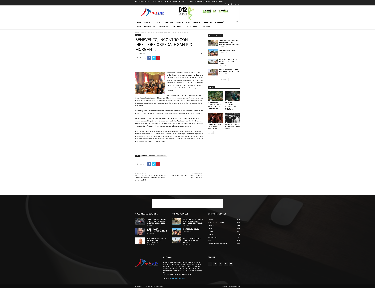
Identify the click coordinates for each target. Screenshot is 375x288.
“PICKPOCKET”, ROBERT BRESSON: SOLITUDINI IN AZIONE (232, 126)
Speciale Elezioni (150, 27)
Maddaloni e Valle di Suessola (202, 1)
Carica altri (223, 79)
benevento (152, 155)
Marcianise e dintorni (217, 1)
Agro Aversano (173, 1)
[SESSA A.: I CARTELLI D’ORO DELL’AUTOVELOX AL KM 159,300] (213, 61)
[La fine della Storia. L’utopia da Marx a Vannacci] (140, 231)
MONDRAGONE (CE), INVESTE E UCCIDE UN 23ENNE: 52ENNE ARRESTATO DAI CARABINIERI (156, 221)
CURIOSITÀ (206, 27)
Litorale (191, 1)
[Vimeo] (231, 4)
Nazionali (179, 22)
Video (139, 27)
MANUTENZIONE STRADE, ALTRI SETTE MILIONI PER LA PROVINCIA (187, 177)
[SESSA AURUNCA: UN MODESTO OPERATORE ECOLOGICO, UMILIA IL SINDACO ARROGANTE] (213, 43)
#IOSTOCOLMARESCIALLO (227, 50)
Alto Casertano (183, 1)
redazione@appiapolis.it (177, 278)
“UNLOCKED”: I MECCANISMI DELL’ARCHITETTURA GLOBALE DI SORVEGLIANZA (231, 106)
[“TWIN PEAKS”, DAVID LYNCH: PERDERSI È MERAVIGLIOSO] (215, 118)
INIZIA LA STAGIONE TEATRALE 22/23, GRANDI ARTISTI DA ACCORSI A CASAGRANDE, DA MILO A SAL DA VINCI (151, 178)
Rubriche (196, 22)
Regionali (169, 22)
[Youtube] (238, 4)
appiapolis (144, 155)
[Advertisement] (169, 66)
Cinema (210, 100)
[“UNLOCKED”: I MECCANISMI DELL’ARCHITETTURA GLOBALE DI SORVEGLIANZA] (232, 96)
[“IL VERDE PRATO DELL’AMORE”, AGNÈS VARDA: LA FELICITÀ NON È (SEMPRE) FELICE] (215, 96)
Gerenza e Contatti (234, 286)
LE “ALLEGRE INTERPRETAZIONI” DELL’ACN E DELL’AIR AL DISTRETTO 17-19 (157, 240)
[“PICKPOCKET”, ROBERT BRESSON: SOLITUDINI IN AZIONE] (232, 118)
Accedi (154, 1)
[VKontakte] (234, 4)
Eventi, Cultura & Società (214, 22)
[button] (237, 22)
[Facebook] (225, 4)
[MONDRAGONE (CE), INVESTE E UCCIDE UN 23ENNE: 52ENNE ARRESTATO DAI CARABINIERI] (140, 221)
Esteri (188, 22)
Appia (165, 1)
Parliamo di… (177, 27)
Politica (158, 22)
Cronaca (147, 22)
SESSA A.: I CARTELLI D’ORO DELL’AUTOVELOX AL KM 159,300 (228, 61)
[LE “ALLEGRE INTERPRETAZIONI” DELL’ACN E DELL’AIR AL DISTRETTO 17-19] (140, 240)
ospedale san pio (161, 155)
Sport (229, 22)
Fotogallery (164, 27)
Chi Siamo (224, 286)
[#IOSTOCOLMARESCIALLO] (213, 52)
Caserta (160, 1)
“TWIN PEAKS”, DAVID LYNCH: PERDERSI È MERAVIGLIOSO (214, 126)
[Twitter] (228, 4)
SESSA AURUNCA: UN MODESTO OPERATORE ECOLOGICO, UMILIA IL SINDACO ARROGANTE (229, 42)
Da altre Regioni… (191, 27)
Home (139, 22)
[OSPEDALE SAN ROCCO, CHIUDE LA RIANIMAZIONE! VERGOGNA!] (213, 72)
